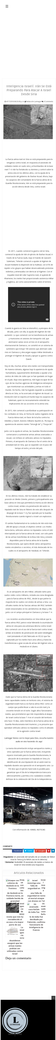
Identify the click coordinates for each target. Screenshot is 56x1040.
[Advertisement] (28, 43)
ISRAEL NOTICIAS (37, 829)
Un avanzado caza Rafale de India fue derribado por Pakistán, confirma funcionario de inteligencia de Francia (36, 916)
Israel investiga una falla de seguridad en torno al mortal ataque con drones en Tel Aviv (36, 892)
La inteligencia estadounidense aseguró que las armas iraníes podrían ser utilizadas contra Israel (15, 940)
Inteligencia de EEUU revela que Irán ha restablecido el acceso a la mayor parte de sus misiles (15, 915)
